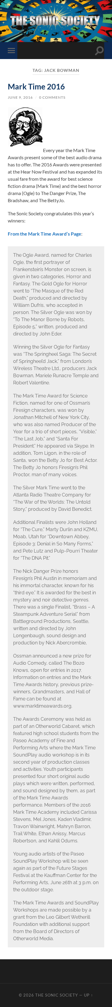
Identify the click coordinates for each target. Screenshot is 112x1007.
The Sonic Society (57, 995)
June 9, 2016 (20, 97)
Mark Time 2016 (36, 86)
